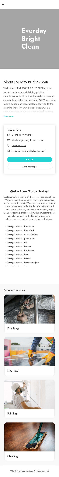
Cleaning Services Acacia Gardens (21, 234)
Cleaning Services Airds (16, 242)
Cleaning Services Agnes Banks (20, 238)
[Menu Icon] (3, 4)
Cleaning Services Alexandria (19, 246)
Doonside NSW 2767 (22, 134)
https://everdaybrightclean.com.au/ (29, 151)
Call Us (29, 159)
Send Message (30, 166)
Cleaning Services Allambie (18, 258)
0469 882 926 (19, 145)
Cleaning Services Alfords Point (20, 250)
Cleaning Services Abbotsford (19, 230)
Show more (8, 116)
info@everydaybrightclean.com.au (27, 140)
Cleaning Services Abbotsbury (19, 226)
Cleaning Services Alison (16, 254)
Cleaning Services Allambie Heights (22, 262)
